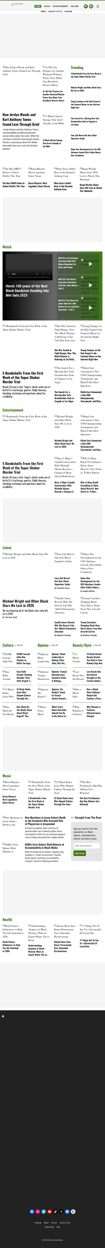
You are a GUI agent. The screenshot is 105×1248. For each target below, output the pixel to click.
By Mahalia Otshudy (63, 635)
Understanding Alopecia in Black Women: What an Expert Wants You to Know (37, 950)
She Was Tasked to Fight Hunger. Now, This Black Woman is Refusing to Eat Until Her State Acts (65, 355)
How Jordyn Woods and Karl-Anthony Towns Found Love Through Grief (21, 119)
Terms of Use (64, 1223)
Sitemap (38, 1223)
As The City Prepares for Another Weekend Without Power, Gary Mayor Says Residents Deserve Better (53, 96)
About (46, 1223)
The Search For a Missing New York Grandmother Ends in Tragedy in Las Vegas (85, 121)
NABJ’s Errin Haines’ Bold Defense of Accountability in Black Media (44, 846)
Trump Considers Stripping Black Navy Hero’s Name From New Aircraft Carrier (91, 627)
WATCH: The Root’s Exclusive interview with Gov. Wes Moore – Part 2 (68, 284)
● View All (19, 645)
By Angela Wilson (88, 591)
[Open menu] (98, 6)
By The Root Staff (10, 617)
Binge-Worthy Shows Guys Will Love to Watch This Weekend (91, 187)
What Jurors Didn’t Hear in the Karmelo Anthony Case (63, 186)
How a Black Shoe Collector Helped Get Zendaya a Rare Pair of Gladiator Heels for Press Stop (94, 694)
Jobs (58, 1227)
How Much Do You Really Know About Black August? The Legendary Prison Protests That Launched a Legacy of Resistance (24, 711)
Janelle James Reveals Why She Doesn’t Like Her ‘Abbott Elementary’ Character (65, 627)
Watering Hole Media (55, 1240)
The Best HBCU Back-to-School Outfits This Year (14, 185)
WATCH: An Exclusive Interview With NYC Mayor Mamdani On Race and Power (68, 263)
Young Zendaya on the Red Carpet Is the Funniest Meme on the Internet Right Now (86, 104)
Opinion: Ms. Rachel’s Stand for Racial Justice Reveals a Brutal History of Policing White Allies (59, 694)
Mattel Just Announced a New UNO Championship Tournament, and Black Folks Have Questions (91, 396)
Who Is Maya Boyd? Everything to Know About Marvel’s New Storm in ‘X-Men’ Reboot (89, 487)
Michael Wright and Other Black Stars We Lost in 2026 (86, 89)
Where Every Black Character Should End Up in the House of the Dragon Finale (59, 711)
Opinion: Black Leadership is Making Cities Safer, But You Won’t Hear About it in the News (58, 658)
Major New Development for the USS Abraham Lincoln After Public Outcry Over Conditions (86, 152)
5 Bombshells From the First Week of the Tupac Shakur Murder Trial (86, 75)
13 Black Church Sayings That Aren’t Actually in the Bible (52, 143)
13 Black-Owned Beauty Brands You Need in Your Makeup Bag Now (94, 658)
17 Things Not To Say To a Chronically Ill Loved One (89, 943)
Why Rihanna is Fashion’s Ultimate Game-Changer (94, 711)
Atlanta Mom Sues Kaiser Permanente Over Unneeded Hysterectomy (62, 946)
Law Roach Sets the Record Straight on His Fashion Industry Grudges (94, 676)
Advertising (49, 1227)
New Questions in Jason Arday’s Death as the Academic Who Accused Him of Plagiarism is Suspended (45, 820)
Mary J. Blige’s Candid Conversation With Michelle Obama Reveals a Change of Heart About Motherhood (65, 487)
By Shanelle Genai (62, 588)
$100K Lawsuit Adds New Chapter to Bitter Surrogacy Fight (24, 658)
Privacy (54, 1223)
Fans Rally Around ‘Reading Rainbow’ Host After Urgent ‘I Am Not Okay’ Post (24, 676)
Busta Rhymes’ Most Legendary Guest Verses (39, 185)
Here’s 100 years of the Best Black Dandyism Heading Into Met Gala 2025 (27, 290)
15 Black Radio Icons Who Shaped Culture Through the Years (24, 694)
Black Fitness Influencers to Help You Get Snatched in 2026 (11, 946)
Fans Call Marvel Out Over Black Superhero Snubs (84, 137)
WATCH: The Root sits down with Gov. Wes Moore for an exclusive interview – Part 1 (68, 305)
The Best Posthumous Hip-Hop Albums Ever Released (90, 801)
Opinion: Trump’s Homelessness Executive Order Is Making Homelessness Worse (59, 676)
